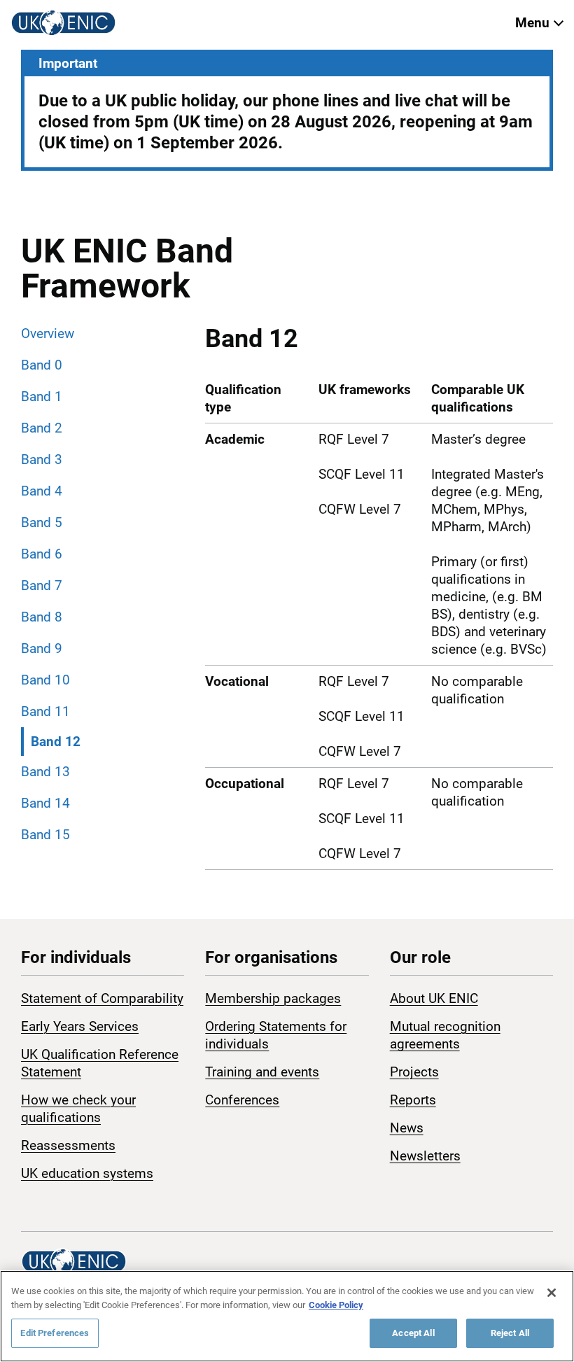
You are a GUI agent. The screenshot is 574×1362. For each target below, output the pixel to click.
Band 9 (41, 648)
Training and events (262, 1072)
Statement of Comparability (102, 998)
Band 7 (41, 585)
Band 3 (41, 459)
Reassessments (68, 1145)
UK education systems (87, 1173)
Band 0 (41, 365)
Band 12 (55, 741)
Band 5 (41, 522)
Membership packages (273, 998)
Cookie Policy (336, 1305)
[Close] (551, 1292)
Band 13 (45, 772)
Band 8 (41, 617)
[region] (287, 1316)
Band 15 (45, 835)
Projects (414, 1072)
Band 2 (41, 428)
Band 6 (41, 554)
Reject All (510, 1333)
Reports (413, 1100)
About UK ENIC (434, 998)
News (407, 1128)
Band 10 (45, 680)
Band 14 (45, 803)
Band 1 (41, 396)
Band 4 (41, 491)
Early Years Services (80, 1026)
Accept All (413, 1333)
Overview (47, 333)
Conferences (242, 1100)
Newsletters (425, 1156)
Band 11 (45, 711)
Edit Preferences (54, 1333)
